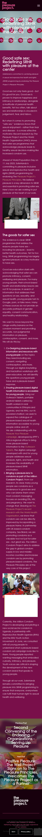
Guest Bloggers (26, 40)
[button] (38, 5)
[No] (39, 828)
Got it (13, 832)
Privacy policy (25, 832)
